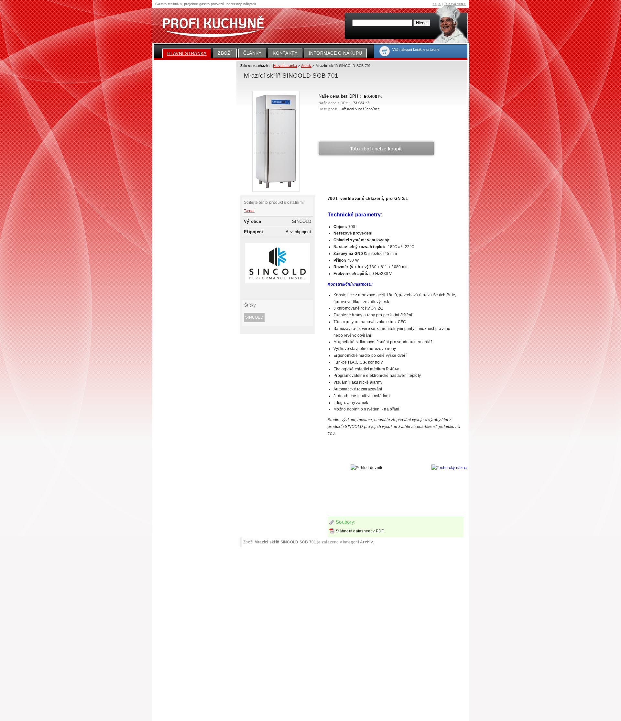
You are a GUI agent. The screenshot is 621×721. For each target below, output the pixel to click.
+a (434, 3)
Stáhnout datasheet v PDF (360, 531)
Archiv (366, 542)
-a (439, 3)
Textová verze (455, 3)
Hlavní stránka (187, 53)
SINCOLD (254, 317)
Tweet (249, 211)
